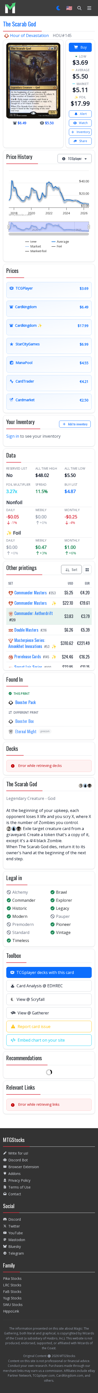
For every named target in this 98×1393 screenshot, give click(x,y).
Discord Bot (18, 1160)
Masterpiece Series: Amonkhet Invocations (26, 643)
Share (83, 141)
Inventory (83, 132)
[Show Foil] (57, 246)
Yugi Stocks (12, 1298)
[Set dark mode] (59, 8)
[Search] (79, 8)
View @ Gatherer (33, 1013)
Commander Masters (30, 593)
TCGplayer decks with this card (45, 972)
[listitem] (10, 8)
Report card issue (34, 1026)
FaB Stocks (12, 1291)
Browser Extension (23, 1166)
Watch (83, 123)
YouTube (15, 1233)
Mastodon (16, 1239)
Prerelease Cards (27, 656)
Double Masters (26, 630)
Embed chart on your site (41, 1040)
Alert (83, 114)
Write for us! (18, 1153)
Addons (14, 1173)
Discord (14, 1219)
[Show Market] (33, 246)
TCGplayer (75, 158)
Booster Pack (25, 702)
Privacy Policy (19, 1180)
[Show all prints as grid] (87, 569)
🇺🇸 (69, 8)
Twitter (14, 1226)
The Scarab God (19, 23)
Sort (74, 569)
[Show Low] (30, 241)
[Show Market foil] (35, 251)
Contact (14, 1194)
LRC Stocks (12, 1285)
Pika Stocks (12, 1278)
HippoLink (11, 1311)
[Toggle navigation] (89, 8)
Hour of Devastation (29, 35)
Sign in (12, 436)
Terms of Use (19, 1187)
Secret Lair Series (28, 667)
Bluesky (14, 1246)
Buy (83, 47)
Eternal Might (25, 731)
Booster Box (24, 721)
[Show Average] (60, 241)
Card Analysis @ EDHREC (40, 986)
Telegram (16, 1253)
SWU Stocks (13, 1304)
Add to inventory (77, 424)
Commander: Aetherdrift (33, 613)
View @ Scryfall (30, 999)
